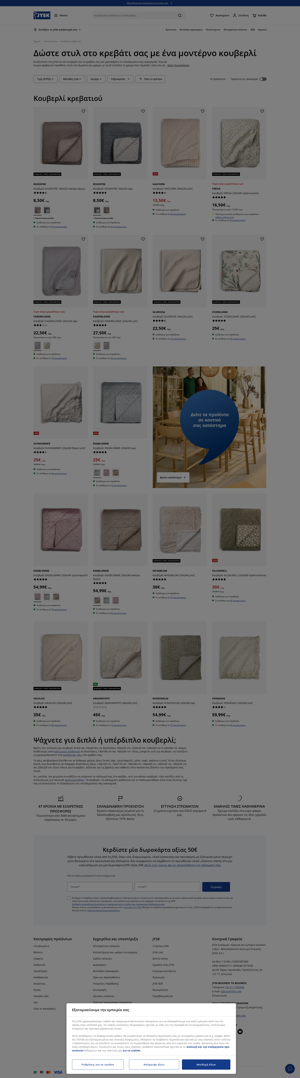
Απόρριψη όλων (154, 1064)
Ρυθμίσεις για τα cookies (98, 1064)
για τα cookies (131, 1050)
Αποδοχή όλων (206, 1064)
